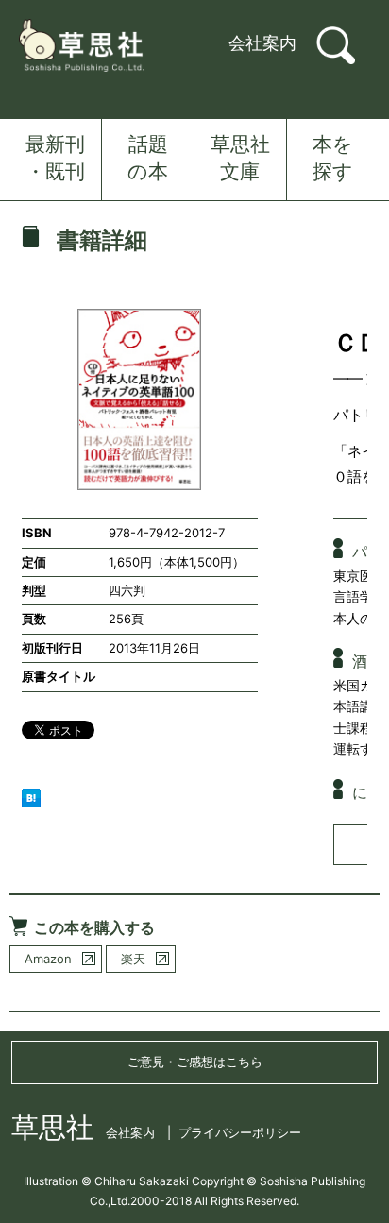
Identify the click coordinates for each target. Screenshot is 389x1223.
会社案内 (262, 43)
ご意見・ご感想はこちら (194, 1061)
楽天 (133, 958)
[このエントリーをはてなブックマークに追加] (31, 796)
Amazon (48, 958)
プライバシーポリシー (239, 1132)
